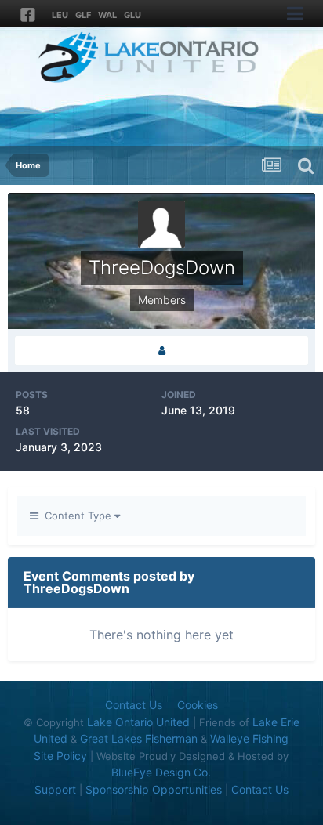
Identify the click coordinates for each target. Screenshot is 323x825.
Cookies (197, 704)
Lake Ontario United (138, 722)
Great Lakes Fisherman (139, 738)
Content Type (76, 515)
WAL (107, 14)
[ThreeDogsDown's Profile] (161, 350)
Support (55, 789)
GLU (132, 14)
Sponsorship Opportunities (153, 789)
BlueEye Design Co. (161, 772)
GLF (83, 14)
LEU (60, 14)
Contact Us (133, 704)
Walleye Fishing (249, 738)
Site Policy (60, 755)
